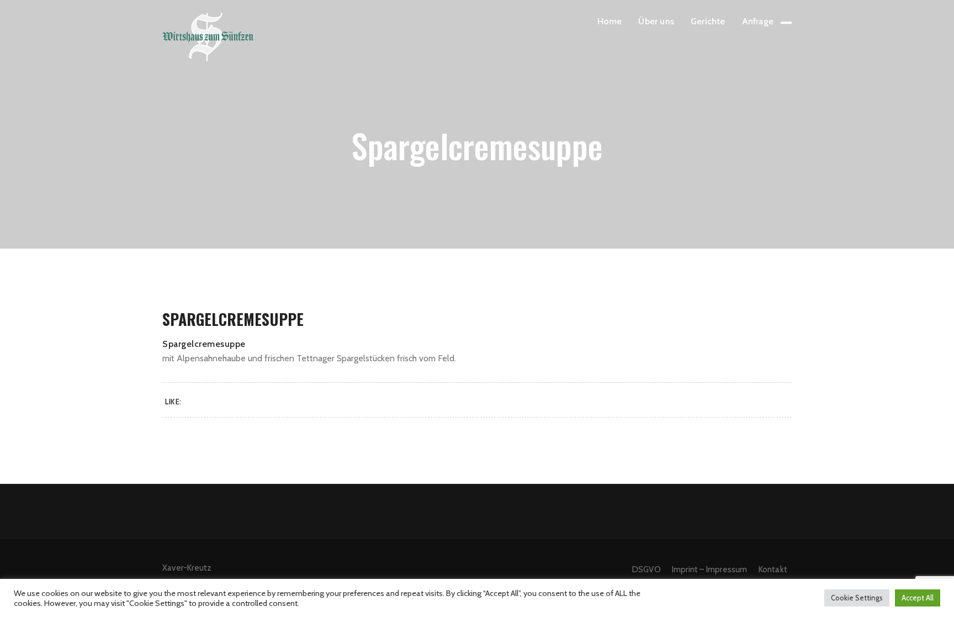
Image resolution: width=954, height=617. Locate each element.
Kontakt (773, 569)
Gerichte (708, 21)
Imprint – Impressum (710, 569)
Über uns (656, 21)
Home (609, 21)
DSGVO (646, 569)
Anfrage (757, 21)
